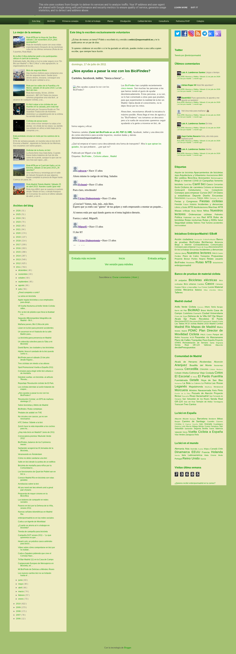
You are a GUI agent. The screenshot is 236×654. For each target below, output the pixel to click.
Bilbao (220, 419)
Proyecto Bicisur (182, 259)
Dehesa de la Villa (198, 316)
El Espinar (187, 424)
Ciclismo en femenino (213, 187)
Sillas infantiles (210, 290)
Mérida (201, 426)
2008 (18, 611)
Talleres (197, 223)
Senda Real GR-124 (189, 345)
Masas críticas (183, 210)
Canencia (179, 369)
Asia (187, 448)
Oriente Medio (216, 455)
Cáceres (219, 421)
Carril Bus (188, 184)
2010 (18, 604)
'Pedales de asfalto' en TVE (30, 413)
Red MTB (207, 217)
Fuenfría (217, 376)
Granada (208, 424)
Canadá (214, 449)
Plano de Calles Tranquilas (196, 256)
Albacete (179, 419)
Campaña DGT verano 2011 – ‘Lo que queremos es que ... (34, 536)
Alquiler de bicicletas (184, 172)
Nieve (200, 211)
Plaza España (208, 340)
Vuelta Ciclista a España (205, 431)
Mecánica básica (192, 289)
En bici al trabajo (92, 21)
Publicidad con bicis (193, 217)
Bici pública (181, 178)
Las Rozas (217, 383)
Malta (207, 455)
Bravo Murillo (207, 310)
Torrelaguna (218, 402)
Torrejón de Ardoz (205, 402)
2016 (18, 248)
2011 (18, 267)
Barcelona (203, 418)
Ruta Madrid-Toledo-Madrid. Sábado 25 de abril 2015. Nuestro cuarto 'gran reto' (43, 185)
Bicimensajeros (217, 178)
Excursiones (180, 198)
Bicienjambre (204, 178)
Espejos (178, 287)
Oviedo (208, 426)
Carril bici (199, 184)
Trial (203, 223)
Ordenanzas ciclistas (202, 214)
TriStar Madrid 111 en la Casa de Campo (35, 559)
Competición (217, 190)
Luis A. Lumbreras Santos (193, 72)
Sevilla (205, 428)
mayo (21, 584)
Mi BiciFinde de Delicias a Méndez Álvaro (36, 569)
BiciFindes (130, 85)
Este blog (36, 21)
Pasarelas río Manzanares (209, 337)
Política (179, 217)
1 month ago (197, 78)
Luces (211, 287)
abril (20, 588)
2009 (18, 607)
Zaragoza (190, 435)
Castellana (188, 313)
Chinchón (205, 369)
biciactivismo (218, 263)
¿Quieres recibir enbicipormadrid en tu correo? (195, 483)
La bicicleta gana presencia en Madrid (34, 338)
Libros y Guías (181, 207)
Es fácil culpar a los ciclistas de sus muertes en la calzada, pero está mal (42, 105)
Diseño (207, 195)
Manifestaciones (201, 207)
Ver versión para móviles (119, 264)
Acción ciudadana (184, 239)
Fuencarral (206, 321)
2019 (18, 237)
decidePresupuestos (185, 347)
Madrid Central (216, 324)
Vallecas (209, 345)
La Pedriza (206, 383)
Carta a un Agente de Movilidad (31, 521)
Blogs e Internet (183, 180)
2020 (18, 233)
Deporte (197, 195)
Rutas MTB (204, 262)
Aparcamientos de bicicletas (208, 172)
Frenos (204, 287)
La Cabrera (196, 383)
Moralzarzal (218, 387)
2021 (18, 229)
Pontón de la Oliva (183, 393)
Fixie (199, 287)
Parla (215, 390)
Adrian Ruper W (188, 85)
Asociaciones (212, 175)
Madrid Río (183, 326)
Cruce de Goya (202, 247)
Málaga (195, 426)
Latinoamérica (196, 455)
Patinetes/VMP (183, 21)
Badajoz (193, 419)
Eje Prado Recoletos (198, 319)
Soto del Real (190, 402)
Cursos (204, 192)
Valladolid (179, 432)
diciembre (22, 270)
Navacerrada (205, 390)
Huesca (178, 426)
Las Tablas (180, 324)
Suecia (203, 459)
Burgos (178, 421)
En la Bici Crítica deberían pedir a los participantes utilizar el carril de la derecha (35, 57)
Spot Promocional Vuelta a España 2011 (35, 367)
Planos (110, 21)
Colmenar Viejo (197, 373)
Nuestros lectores (199, 253)
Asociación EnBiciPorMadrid (204, 239)
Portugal (179, 459)
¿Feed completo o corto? (29, 292)
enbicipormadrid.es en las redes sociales (36, 518)
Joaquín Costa (217, 321)
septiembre (23, 282)
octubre (21, 278)
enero (21, 599)
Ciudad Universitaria (212, 313)
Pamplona (215, 426)
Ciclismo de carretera (192, 187)
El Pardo (217, 319)
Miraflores (209, 387)
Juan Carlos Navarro (191, 136)
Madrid (113, 156)
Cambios (200, 284)
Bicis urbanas (190, 284)
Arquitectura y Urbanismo (193, 175)
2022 (18, 226)
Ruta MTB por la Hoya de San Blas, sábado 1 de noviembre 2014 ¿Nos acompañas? (41, 39)
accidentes (218, 223)
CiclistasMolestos (201, 245)
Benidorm (213, 419)
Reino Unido (192, 458)
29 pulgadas (181, 280)
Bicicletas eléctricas (203, 280)
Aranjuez (182, 365)
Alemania (180, 448)
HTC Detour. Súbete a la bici (30, 422)
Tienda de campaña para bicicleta (33, 531)
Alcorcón (218, 361)
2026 (18, 211)
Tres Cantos (190, 404)
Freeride (179, 204)
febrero (21, 595)
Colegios (200, 21)
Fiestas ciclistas (211, 201)
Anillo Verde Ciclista (186, 306)
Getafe (195, 380)
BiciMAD (51, 21)
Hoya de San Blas (212, 380)
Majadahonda (197, 386)
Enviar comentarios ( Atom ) (126, 277)
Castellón (211, 421)
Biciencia (219, 242)
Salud (220, 220)
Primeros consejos (70, 21)
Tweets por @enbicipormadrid (188, 55)
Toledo (212, 429)
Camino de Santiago (194, 421)
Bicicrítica (193, 178)
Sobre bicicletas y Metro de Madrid (33, 405)
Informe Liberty (180, 253)
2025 (18, 214)
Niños (206, 210)
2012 (18, 263)
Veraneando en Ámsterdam (30, 454)
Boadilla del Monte (202, 365)
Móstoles (193, 390)
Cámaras (219, 284)
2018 (18, 241)
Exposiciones (191, 198)
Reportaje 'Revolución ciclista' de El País (35, 383)
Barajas (220, 307)
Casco (210, 184)
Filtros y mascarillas (189, 287)
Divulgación (125, 21)
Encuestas (217, 195)
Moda (194, 211)
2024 (18, 218)
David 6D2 (186, 98)
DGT (211, 192)
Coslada (210, 373)
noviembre (23, 274)
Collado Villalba (182, 373)
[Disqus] (119, 205)
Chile (220, 449)
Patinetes (219, 214)
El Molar (194, 377)
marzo (21, 591)
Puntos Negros (198, 259)
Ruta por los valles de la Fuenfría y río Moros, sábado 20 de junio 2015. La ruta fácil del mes (44, 88)
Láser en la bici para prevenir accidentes (35, 328)
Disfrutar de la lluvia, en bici (38, 150)
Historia (194, 204)
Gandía (195, 424)
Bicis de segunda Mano (36, 70)
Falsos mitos (203, 198)
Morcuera (182, 390)
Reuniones (190, 263)
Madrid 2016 (203, 324)
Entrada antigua (157, 258)
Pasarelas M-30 (188, 337)
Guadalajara (218, 424)
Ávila (196, 435)
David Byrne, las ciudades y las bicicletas (36, 347)
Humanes (179, 383)
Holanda (217, 452)
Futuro (186, 204)
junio (20, 580)
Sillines (220, 290)
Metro (220, 327)
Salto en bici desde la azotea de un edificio (36, 462)
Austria (201, 449)
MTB (191, 207)
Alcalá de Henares (187, 361)
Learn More (181, 7)
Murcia (189, 426)
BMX (221, 175)
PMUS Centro (217, 253)
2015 (18, 252)
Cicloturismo (196, 190)
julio (20, 289)
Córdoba (179, 424)
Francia (206, 452)
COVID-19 (197, 181)
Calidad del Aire (145, 21)
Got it (194, 7)
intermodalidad (180, 225)
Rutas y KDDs (210, 220)
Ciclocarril (181, 190)
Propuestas (217, 256)
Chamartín (197, 313)
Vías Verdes (180, 435)
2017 (18, 244)
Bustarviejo (218, 365)
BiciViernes (207, 242)
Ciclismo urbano (101, 156)
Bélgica (207, 449)
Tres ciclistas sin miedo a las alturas (33, 363)
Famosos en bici (216, 198)
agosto (21, 285)
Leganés (182, 386)
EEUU (197, 452)
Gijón (201, 424)
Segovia (198, 428)
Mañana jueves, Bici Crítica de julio (33, 324)
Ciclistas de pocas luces (36, 121)
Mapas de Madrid (204, 326)
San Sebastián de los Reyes (196, 399)
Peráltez (178, 256)
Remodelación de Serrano (196, 343)
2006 (18, 619)
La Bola (187, 383)
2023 (18, 222)
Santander (189, 429)
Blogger (127, 647)
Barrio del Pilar (181, 310)
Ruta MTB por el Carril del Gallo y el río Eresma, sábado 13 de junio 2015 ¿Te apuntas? (43, 167)
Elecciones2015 (216, 247)
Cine (208, 190)
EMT (210, 316)
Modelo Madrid (181, 331)
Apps (177, 175)
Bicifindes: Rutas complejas (30, 409)
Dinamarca (183, 452)
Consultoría (164, 21)
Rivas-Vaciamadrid (199, 396)
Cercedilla (192, 369)
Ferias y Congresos (187, 201)
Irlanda (178, 455)
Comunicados (217, 245)
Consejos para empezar (187, 192)
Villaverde (219, 345)
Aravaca (201, 307)
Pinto (220, 390)
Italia (185, 455)
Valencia (219, 428)
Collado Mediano (216, 369)
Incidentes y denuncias (210, 204)
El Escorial (183, 376)
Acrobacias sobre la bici (28, 484)
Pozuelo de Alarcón (203, 393)
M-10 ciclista (191, 324)
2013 (18, 259)
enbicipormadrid (183, 265)
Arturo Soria (211, 307)
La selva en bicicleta (27, 296)
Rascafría (186, 396)
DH (215, 193)
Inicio (122, 258)
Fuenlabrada (182, 380)
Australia (194, 449)
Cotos (219, 372)
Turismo (209, 223)
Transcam (179, 404)
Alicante (186, 419)
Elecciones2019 (195, 321)
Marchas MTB (215, 207)
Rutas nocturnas (193, 220)
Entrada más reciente (84, 258)
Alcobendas (207, 361)
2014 (18, 256)
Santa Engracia (216, 343)
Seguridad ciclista (184, 222)
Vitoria (185, 432)
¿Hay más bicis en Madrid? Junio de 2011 (36, 432)
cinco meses (127, 88)
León (184, 426)
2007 (18, 615)
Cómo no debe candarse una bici (32, 458)
